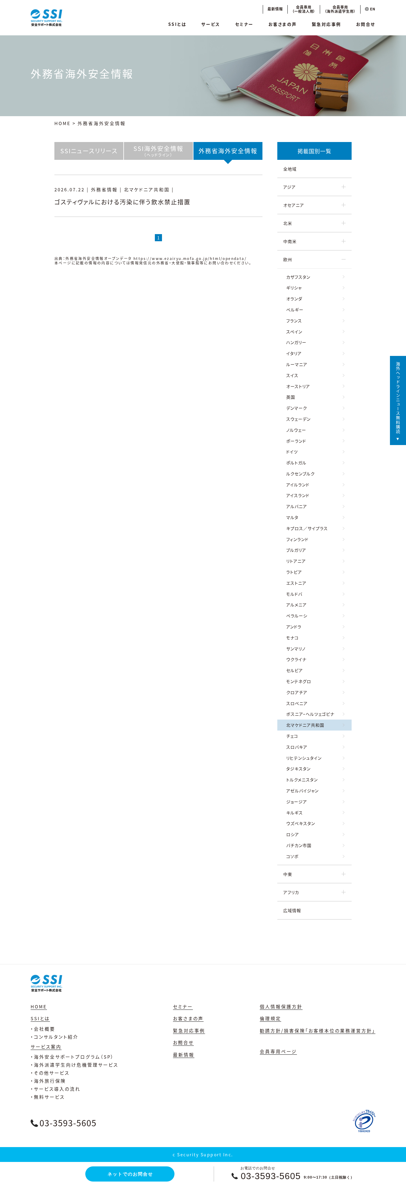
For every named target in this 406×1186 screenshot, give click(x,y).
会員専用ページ (278, 1051)
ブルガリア (296, 550)
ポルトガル (296, 463)
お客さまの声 (282, 24)
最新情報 (275, 8)
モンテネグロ (298, 681)
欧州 (287, 259)
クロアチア (296, 692)
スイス (292, 375)
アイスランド (297, 495)
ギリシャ (294, 288)
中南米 (290, 241)
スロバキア (296, 747)
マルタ (292, 517)
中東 (287, 874)
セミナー (244, 24)
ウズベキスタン (300, 823)
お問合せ (365, 24)
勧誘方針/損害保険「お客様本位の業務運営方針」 (317, 1030)
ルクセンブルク (300, 474)
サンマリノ (296, 649)
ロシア (292, 834)
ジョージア (296, 802)
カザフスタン (298, 277)
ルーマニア (296, 364)
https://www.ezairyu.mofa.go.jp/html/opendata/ (190, 258)
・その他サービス (50, 1073)
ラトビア (294, 572)
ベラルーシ (296, 616)
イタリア (294, 353)
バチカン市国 (298, 845)
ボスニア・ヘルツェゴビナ (310, 714)
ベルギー (294, 310)
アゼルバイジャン (302, 791)
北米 (287, 223)
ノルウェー (296, 430)
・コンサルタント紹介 (54, 1037)
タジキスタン (298, 769)
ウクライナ (296, 659)
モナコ (292, 638)
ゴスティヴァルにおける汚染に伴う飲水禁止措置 (122, 202)
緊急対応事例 (326, 24)
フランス (294, 321)
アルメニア (296, 605)
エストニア (296, 583)
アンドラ (293, 627)
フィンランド (297, 539)
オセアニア (293, 205)
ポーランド (296, 441)
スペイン (294, 332)
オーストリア (298, 386)
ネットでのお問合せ (130, 1173)
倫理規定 (270, 1018)
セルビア (294, 670)
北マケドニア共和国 (305, 725)
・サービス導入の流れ (56, 1089)
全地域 (290, 169)
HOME (62, 123)
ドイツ (292, 452)
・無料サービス (48, 1097)
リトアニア (296, 561)
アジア (289, 187)
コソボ (292, 856)
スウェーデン (298, 419)
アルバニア (296, 506)
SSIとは (177, 24)
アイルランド (297, 485)
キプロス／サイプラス (307, 528)
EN (372, 8)
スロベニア (297, 703)
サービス (210, 24)
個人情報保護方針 (281, 1006)
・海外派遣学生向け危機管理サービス (74, 1065)
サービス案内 (46, 1046)
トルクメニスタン (302, 780)
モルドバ (294, 594)
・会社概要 (43, 1029)
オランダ (294, 299)
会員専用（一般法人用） (304, 9)
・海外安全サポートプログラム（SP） (72, 1056)
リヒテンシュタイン (304, 758)
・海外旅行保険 (48, 1081)
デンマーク (296, 408)
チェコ (292, 736)
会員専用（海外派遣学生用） (340, 9)
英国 (290, 397)
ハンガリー (296, 342)
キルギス (294, 813)
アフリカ (291, 892)
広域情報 (292, 910)
